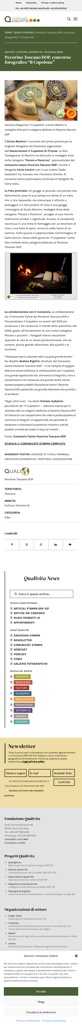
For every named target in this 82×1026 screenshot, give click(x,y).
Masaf (11, 933)
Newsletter (31, 3)
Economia (23, 693)
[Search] (67, 19)
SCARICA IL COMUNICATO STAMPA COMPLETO (35, 443)
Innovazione (24, 699)
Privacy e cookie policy (28, 1020)
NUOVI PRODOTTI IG (27, 618)
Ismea (11, 943)
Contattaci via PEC (15, 842)
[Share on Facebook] (12, 544)
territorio (44, 459)
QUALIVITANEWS (24, 32)
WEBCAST (20, 649)
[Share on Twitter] (26, 544)
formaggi (63, 454)
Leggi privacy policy (33, 761)
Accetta (41, 991)
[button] (76, 956)
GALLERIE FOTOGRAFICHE (31, 663)
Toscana (10, 493)
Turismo (22, 721)
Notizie (9, 52)
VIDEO (18, 659)
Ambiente (22, 676)
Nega (41, 1001)
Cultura (22, 52)
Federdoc (13, 923)
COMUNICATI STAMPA (28, 645)
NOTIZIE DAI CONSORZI (29, 613)
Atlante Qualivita (17, 869)
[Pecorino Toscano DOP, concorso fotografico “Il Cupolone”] (41, 100)
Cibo (7, 517)
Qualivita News (41, 578)
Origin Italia (15, 915)
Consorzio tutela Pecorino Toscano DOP (31, 165)
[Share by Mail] (70, 544)
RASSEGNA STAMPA (27, 635)
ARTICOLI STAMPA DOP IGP (31, 608)
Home (19, 3)
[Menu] (75, 19)
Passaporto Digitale (19, 891)
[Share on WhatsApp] (41, 544)
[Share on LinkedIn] (55, 544)
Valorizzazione (62, 459)
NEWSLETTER (23, 640)
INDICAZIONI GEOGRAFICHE (20, 459)
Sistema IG (35, 52)
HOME (8, 32)
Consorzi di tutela (43, 454)
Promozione (24, 705)
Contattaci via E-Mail (17, 839)
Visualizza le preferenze (41, 1012)
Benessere (23, 682)
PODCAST (20, 654)
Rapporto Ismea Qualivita (22, 883)
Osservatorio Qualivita (21, 876)
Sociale (21, 716)
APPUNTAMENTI (24, 622)
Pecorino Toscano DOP (19, 479)
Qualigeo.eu (15, 862)
